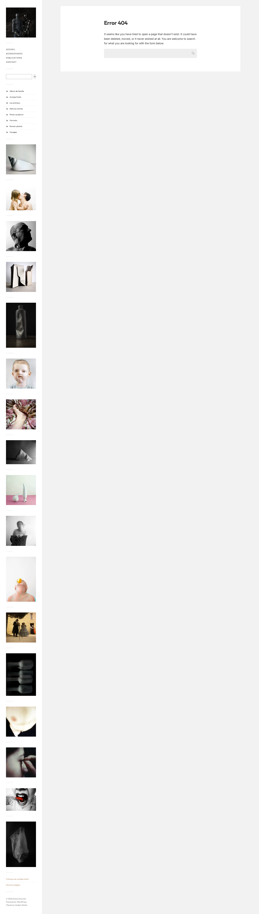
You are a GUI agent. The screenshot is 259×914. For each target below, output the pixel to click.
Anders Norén (21, 905)
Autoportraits (15, 97)
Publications (14, 58)
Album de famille (17, 91)
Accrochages (14, 54)
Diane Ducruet (19, 898)
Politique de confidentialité (17, 879)
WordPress (22, 902)
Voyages (13, 132)
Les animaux (15, 103)
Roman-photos (16, 126)
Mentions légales (13, 885)
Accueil (10, 49)
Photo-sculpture (16, 114)
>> (35, 76)
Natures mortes (16, 108)
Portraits (13, 120)
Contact (11, 62)
